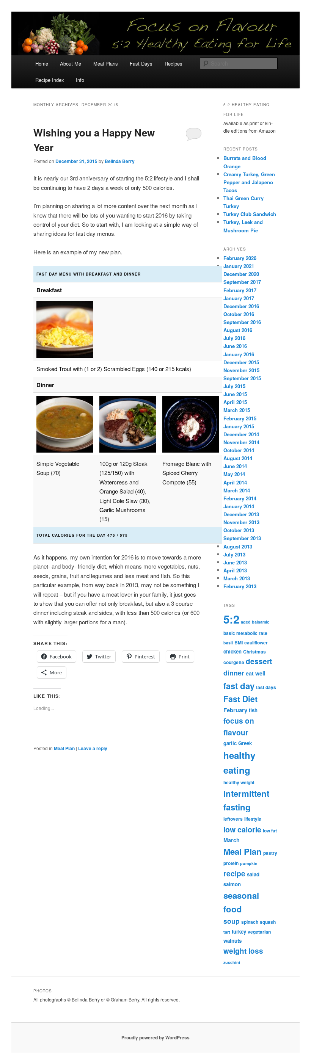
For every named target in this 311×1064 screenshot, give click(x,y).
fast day (238, 686)
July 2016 (234, 338)
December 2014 (241, 434)
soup (231, 921)
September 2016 (242, 322)
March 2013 (236, 578)
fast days (266, 687)
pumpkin (249, 863)
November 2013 (241, 522)
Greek (245, 743)
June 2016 (235, 345)
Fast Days (141, 63)
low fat (270, 830)
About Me (70, 63)
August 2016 (237, 330)
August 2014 (237, 458)
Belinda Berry (120, 161)
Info (80, 79)
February (235, 710)
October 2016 (238, 314)
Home (41, 63)
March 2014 (236, 490)
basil (228, 643)
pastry (270, 852)
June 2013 (235, 562)
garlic (230, 743)
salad (253, 874)
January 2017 (238, 298)
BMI (238, 642)
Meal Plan (64, 748)
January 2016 (238, 354)
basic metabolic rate (245, 633)
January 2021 (238, 266)
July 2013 (234, 554)
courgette (233, 662)
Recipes (173, 63)
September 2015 (242, 378)
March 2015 (236, 410)
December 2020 (241, 273)
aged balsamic (255, 622)
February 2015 (239, 418)
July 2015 (234, 386)
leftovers (233, 818)
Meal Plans (105, 63)
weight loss (243, 951)
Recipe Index (49, 79)
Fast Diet (240, 699)
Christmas (254, 651)
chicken (232, 651)
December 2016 (241, 306)
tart (226, 932)
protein (231, 863)
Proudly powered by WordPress (155, 1037)
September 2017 (242, 281)
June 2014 (235, 466)
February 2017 (239, 290)
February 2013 (239, 586)
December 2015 (241, 362)
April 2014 (235, 482)
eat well (255, 673)
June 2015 (235, 394)
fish (253, 710)
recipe (234, 873)
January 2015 (238, 426)
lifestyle (252, 818)
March (231, 840)
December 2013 (241, 514)
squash (268, 921)
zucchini (231, 962)
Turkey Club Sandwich (249, 214)
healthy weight (238, 782)
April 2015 (235, 402)
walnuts (232, 940)
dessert (259, 661)
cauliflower (256, 642)
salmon (232, 884)
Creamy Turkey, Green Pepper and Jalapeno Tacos (249, 182)
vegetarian (259, 931)
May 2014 (234, 474)
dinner (233, 673)
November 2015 (241, 370)
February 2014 (239, 498)
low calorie (242, 829)
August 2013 (237, 546)
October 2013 (238, 530)
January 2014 (238, 506)
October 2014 (238, 450)
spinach (249, 921)
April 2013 (235, 570)
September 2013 (242, 538)
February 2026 (239, 258)
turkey (239, 931)
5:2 (231, 619)
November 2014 (241, 442)
